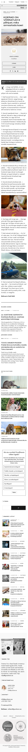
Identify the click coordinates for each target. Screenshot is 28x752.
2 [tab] (4, 731)
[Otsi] (18, 508)
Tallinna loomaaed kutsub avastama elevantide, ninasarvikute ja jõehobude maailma (14, 440)
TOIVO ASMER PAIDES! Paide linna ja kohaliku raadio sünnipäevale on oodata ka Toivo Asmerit (14, 346)
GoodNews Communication (14, 747)
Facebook (11, 2)
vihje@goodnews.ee (7, 675)
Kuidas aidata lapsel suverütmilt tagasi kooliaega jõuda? (16, 535)
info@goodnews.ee (7, 699)
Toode (7, 310)
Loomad (13, 11)
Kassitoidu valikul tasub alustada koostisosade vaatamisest (12, 394)
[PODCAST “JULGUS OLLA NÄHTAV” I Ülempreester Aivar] (7, 646)
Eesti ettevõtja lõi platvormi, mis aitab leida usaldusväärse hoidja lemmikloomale (12, 416)
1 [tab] (3, 731)
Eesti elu (9, 11)
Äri (5, 310)
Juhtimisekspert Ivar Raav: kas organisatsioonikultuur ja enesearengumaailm (18, 546)
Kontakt (14, 717)
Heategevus (13, 520)
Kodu (5, 11)
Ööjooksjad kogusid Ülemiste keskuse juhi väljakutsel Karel (17, 524)
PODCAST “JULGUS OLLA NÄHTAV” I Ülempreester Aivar (16, 625)
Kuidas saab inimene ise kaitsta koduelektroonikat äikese (17, 580)
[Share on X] (13, 71)
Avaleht (5, 716)
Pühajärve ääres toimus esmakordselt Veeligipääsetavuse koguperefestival (18, 603)
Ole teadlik (22, 553)
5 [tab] (9, 731)
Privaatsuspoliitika (6, 705)
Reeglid (11, 716)
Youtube (22, 2)
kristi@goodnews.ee (12, 690)
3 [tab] (6, 731)
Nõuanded (22, 610)
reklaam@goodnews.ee (14, 709)
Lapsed (21, 563)
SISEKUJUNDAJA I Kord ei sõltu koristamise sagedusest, (18, 614)
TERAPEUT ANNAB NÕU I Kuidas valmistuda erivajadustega (16, 568)
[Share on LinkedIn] (15, 71)
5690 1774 (10, 688)
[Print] (17, 71)
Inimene (22, 620)
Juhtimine (22, 541)
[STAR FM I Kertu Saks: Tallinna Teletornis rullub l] (19, 646)
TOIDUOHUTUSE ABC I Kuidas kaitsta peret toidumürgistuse (17, 557)
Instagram (17, 2)
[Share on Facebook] (10, 71)
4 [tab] (7, 731)
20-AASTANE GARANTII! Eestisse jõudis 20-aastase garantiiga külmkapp (12, 317)
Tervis (21, 530)
